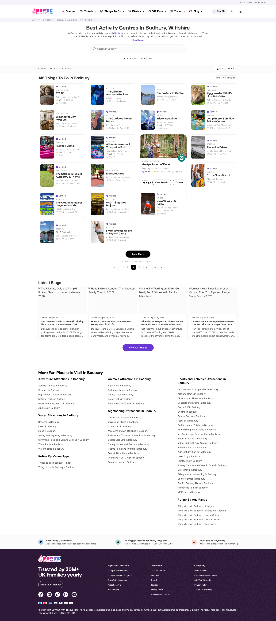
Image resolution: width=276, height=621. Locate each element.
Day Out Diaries (158, 570)
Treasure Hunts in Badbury (122, 462)
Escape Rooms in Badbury (191, 416)
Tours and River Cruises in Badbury (126, 457)
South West (37, 20)
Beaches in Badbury (48, 422)
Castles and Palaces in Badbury (124, 417)
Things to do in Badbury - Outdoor (56, 467)
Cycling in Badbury (187, 411)
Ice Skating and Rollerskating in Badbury (199, 434)
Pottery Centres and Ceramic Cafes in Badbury (202, 465)
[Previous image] (143, 146)
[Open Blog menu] (202, 11)
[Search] (232, 11)
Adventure (72, 20)
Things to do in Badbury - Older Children (199, 519)
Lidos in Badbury (47, 430)
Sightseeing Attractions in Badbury (132, 411)
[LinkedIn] (49, 595)
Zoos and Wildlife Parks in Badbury (126, 403)
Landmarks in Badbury (120, 426)
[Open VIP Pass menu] (166, 11)
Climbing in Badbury (48, 390)
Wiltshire (49, 20)
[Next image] (182, 146)
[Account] (240, 11)
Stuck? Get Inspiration (117, 580)
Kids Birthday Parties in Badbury (194, 452)
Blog (196, 11)
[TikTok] (57, 595)
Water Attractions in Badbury (58, 415)
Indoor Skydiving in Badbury (192, 438)
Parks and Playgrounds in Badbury (56, 403)
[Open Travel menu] (185, 11)
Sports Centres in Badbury (191, 478)
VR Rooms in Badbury (189, 492)
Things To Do (112, 11)
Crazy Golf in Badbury (189, 407)
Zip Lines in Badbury (49, 408)
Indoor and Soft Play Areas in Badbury (198, 443)
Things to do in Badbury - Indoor (55, 462)
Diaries (136, 11)
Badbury (60, 20)
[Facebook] (40, 595)
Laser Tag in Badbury (189, 456)
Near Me (221, 11)
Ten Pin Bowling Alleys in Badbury (195, 483)
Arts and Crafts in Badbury (192, 393)
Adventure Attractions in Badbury (61, 379)
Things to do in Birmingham (120, 575)
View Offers (146, 58)
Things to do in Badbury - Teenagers (197, 524)
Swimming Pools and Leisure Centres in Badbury (63, 439)
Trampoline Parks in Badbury (193, 487)
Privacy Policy (200, 585)
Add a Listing (246, 2)
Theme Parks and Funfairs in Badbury (127, 448)
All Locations (113, 589)
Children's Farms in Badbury (122, 390)
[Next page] (161, 267)
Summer (71, 11)
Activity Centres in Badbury (52, 385)
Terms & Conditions (203, 589)
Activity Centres (87, 20)
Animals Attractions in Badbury (129, 379)
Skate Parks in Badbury (190, 469)
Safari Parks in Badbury (120, 399)
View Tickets (130, 58)
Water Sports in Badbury (51, 448)
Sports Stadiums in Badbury (122, 439)
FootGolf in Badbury (188, 420)
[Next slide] (237, 313)
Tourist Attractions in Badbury (123, 453)
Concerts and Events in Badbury (194, 402)
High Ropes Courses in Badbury (54, 394)
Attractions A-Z (115, 585)
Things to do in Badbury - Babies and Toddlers (202, 510)
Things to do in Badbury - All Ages (196, 506)
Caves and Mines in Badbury (123, 422)
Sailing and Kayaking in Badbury (55, 435)
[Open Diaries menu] (144, 11)
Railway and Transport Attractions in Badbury (131, 435)
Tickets (88, 11)
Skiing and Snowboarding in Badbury (197, 474)
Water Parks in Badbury (50, 444)
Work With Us (261, 2)
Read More (138, 40)
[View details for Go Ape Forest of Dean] (163, 161)
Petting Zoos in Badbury (120, 394)
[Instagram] (65, 595)
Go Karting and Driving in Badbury (195, 425)
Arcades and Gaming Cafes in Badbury (198, 389)
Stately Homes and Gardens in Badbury (128, 444)
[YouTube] (74, 595)
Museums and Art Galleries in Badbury (128, 430)
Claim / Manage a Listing (205, 575)
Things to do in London (118, 570)
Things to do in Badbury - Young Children (199, 515)
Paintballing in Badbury (190, 460)
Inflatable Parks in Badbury (192, 447)
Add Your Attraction (203, 580)
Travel (178, 11)
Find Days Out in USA (160, 594)
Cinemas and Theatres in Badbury (195, 398)
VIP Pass (157, 11)
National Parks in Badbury (51, 399)
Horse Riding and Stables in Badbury (197, 429)
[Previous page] (114, 267)
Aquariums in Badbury (119, 385)
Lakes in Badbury (47, 426)
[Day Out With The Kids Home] (42, 11)
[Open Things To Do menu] (124, 11)
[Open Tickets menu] (96, 11)
